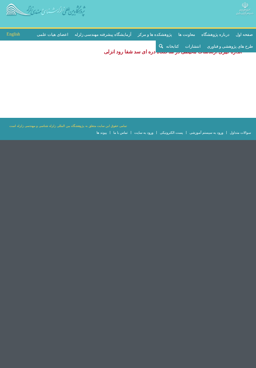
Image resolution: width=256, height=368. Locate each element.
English (13, 34)
